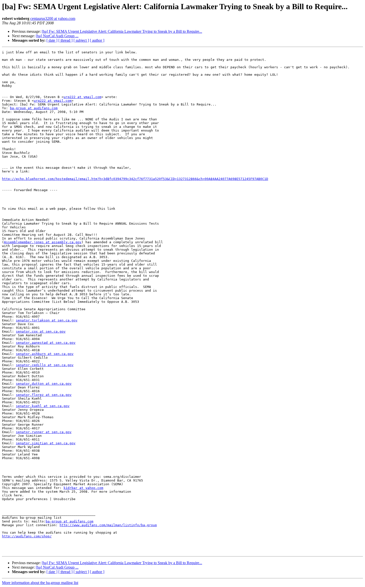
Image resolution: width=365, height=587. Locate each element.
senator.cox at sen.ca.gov (41, 331)
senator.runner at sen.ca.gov (44, 432)
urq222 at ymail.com (82, 97)
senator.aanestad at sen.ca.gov (45, 343)
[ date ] (51, 40)
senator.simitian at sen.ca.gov (45, 443)
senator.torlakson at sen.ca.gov (46, 320)
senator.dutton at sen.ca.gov (44, 383)
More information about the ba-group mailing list (40, 583)
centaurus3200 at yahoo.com (52, 18)
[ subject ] (81, 40)
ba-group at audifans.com (34, 108)
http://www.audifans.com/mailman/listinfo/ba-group (108, 525)
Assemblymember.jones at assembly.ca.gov (42, 242)
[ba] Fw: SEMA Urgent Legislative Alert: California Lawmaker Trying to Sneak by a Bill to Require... (122, 31)
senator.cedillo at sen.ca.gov (44, 365)
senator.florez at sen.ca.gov (44, 395)
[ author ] (97, 40)
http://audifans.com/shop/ (27, 536)
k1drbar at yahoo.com (83, 488)
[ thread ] (65, 40)
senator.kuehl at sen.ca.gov (43, 406)
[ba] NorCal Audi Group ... (57, 36)
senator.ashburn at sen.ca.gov (44, 354)
